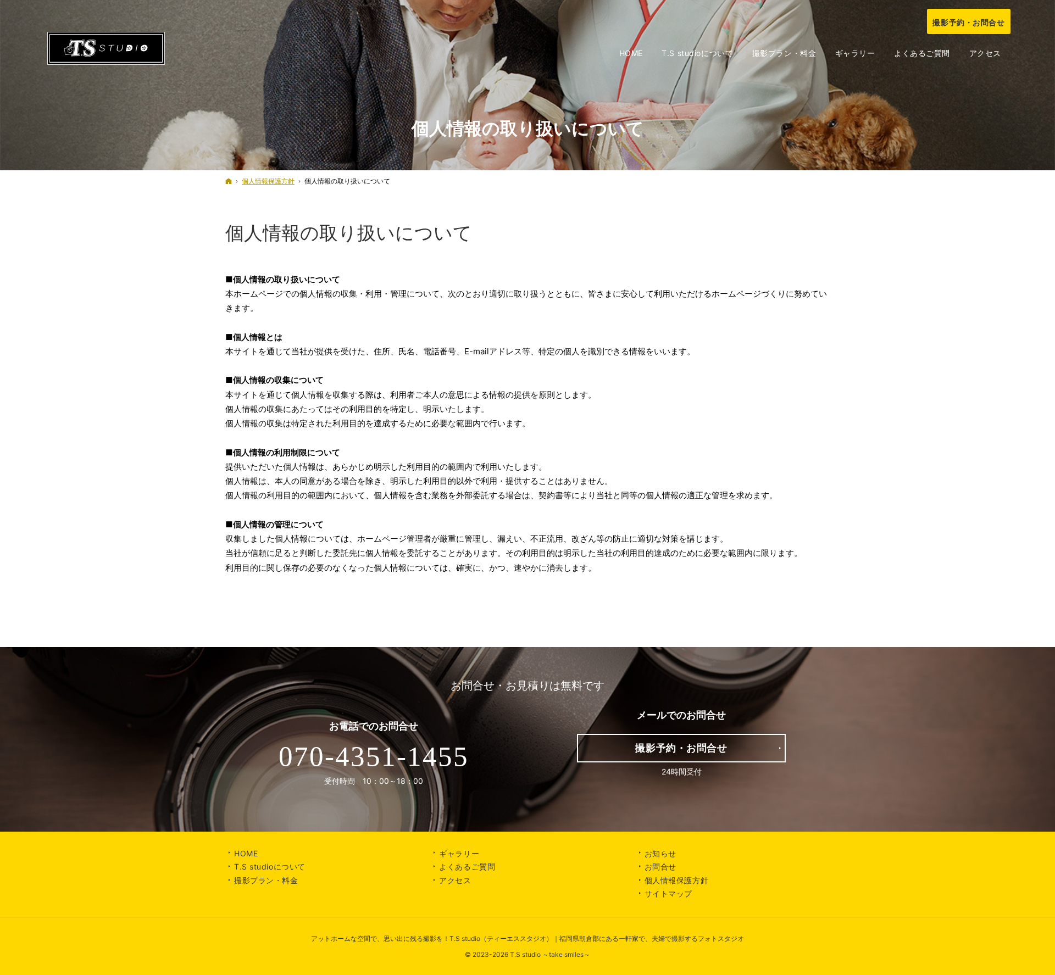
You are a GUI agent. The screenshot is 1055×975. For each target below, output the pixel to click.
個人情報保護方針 (676, 880)
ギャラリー (459, 853)
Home (246, 853)
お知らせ (660, 853)
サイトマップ (668, 893)
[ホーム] (228, 181)
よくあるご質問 (467, 866)
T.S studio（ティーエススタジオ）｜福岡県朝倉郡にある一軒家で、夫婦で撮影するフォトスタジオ (596, 938)
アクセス (455, 880)
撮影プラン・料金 (266, 880)
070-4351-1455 (374, 756)
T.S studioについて (270, 866)
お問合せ (660, 866)
